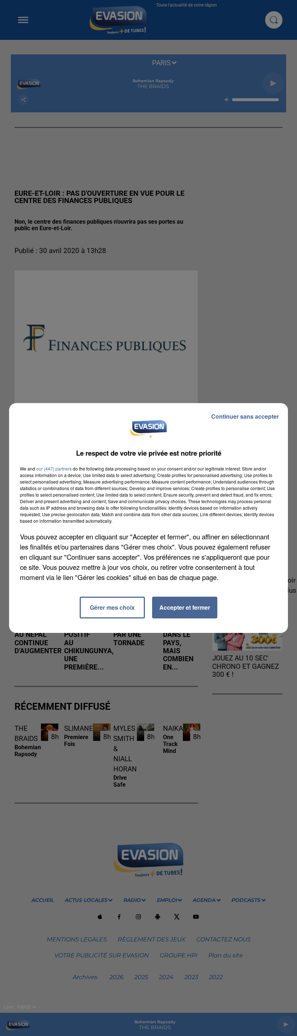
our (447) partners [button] (54, 468)
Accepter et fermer (184, 607)
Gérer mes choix (112, 607)
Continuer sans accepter (245, 416)
